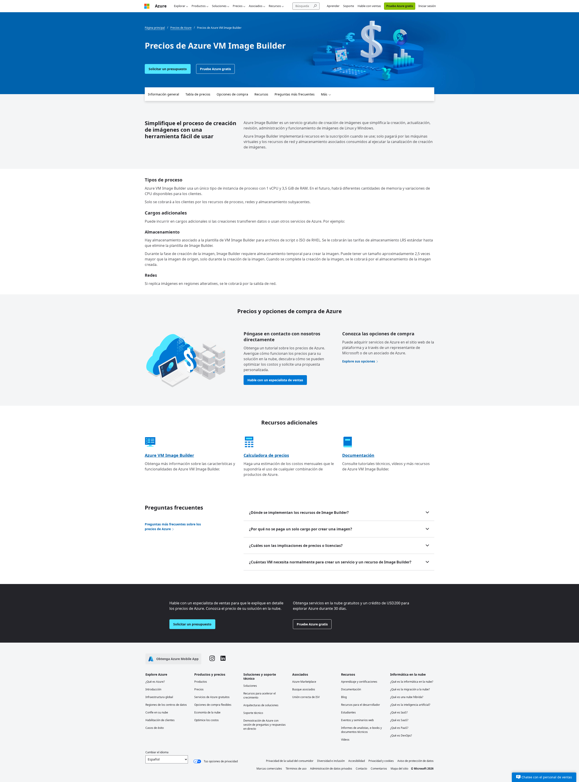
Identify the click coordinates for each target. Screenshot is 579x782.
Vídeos (345, 739)
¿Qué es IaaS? (399, 712)
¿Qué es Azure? (155, 682)
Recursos (275, 6)
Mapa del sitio (399, 768)
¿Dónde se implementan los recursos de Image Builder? (299, 512)
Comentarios (379, 768)
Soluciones (219, 6)
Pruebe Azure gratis (399, 6)
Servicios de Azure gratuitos (212, 697)
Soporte (348, 6)
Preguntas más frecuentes (295, 94)
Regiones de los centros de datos (166, 705)
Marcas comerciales (269, 768)
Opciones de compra (232, 94)
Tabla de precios (197, 94)
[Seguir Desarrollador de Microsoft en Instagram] (212, 659)
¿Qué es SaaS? (399, 720)
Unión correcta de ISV (306, 697)
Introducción (153, 689)
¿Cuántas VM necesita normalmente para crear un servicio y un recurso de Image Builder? (330, 562)
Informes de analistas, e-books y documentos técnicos (361, 730)
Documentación (358, 455)
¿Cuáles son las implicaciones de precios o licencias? (296, 545)
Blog (344, 697)
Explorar (179, 6)
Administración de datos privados (331, 768)
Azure (161, 6)
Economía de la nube (207, 712)
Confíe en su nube (156, 712)
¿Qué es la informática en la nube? (411, 682)
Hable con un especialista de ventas (275, 380)
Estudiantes (348, 712)
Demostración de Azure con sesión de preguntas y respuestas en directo (264, 725)
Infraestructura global (159, 697)
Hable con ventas (369, 6)
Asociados (255, 6)
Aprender (333, 6)
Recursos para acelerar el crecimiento (259, 695)
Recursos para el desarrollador (360, 705)
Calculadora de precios (266, 455)
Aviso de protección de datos (415, 761)
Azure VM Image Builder (169, 455)
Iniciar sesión (427, 6)
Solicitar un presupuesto (168, 69)
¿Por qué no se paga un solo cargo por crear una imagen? (300, 529)
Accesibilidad (356, 761)
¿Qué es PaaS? (399, 728)
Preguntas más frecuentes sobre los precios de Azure (173, 526)
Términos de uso (296, 768)
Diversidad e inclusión (331, 761)
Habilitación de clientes (160, 720)
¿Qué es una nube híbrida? (406, 697)
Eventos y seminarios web (357, 720)
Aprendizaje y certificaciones (359, 682)
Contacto (361, 768)
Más (324, 94)
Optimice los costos (206, 720)
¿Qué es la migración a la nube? (410, 689)
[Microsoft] (146, 6)
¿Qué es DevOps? (401, 735)
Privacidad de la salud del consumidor (289, 761)
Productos (199, 6)
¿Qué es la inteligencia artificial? (410, 705)
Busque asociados (303, 689)
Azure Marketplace (304, 682)
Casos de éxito (154, 728)
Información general (163, 94)
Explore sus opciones (358, 361)
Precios (237, 6)
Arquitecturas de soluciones (260, 705)
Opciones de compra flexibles (212, 705)
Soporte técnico (253, 713)
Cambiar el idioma (156, 752)
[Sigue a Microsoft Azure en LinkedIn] (223, 659)
